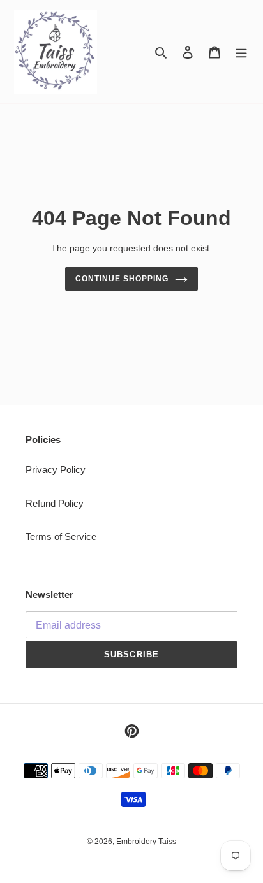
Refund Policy (55, 503)
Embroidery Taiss (146, 841)
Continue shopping (122, 278)
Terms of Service (61, 536)
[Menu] (241, 52)
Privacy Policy (56, 469)
